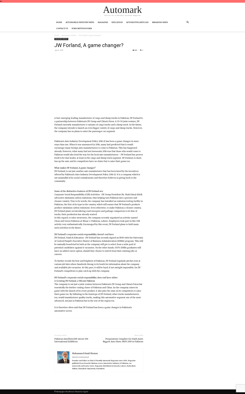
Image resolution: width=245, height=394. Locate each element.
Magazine (103, 22)
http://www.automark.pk (80, 357)
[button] (188, 22)
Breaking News (160, 22)
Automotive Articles (137, 22)
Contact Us (62, 28)
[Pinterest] (84, 56)
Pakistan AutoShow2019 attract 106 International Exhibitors (71, 340)
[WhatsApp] (90, 56)
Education (117, 22)
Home (59, 22)
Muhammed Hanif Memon (85, 353)
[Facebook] (72, 56)
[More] (96, 56)
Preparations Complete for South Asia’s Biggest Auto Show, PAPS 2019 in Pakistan (123, 340)
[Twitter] (78, 56)
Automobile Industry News (80, 22)
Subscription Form (82, 28)
